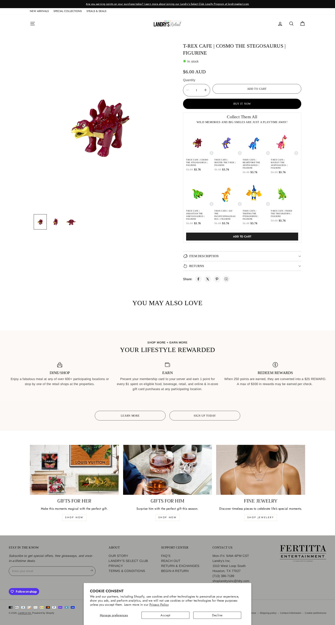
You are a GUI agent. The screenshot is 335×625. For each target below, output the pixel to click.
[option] (167, 4)
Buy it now (242, 103)
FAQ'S (165, 555)
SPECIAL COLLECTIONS (68, 11)
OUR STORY (118, 555)
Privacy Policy (159, 604)
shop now (74, 517)
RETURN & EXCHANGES (180, 566)
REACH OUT (170, 560)
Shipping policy (268, 613)
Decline (217, 615)
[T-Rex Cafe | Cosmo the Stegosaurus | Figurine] (198, 279)
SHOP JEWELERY (260, 517)
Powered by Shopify (43, 613)
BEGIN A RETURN (175, 571)
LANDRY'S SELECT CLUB (128, 560)
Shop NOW (167, 517)
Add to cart (242, 236)
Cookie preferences (315, 613)
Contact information (290, 613)
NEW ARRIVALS (39, 11)
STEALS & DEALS (96, 11)
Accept (165, 615)
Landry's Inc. (25, 613)
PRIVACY (116, 566)
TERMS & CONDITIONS (127, 571)
